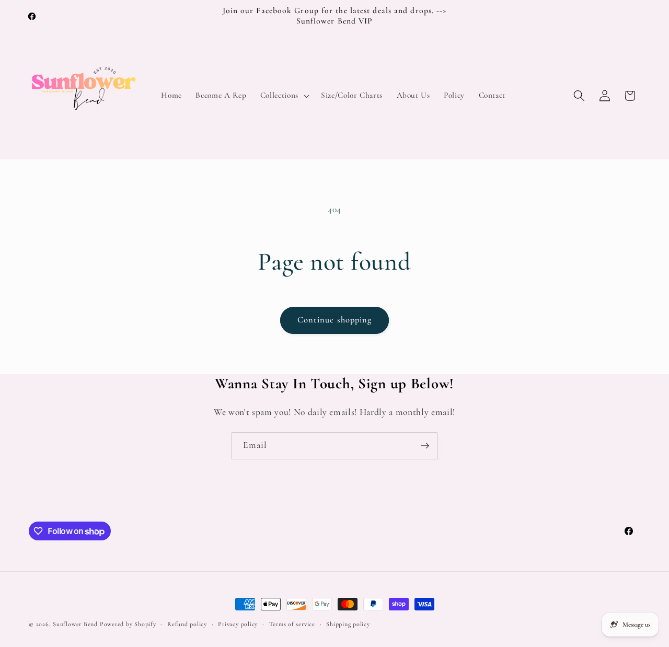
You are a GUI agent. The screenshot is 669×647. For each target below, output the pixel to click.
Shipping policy (348, 624)
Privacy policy (238, 624)
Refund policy (187, 624)
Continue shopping (334, 320)
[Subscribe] (424, 445)
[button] (283, 96)
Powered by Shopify (128, 624)
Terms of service (292, 624)
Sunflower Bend (75, 624)
